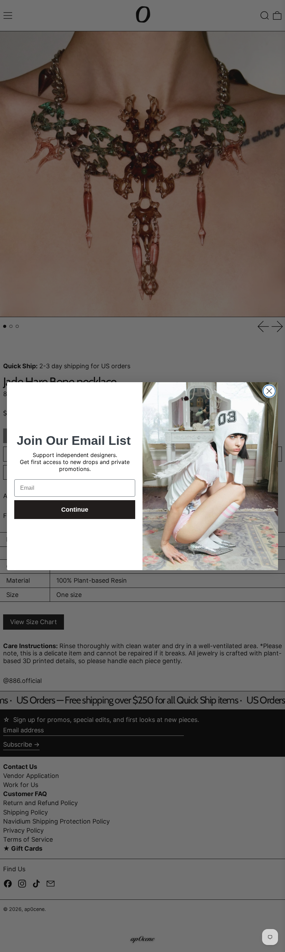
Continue (74, 509)
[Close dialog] (269, 391)
